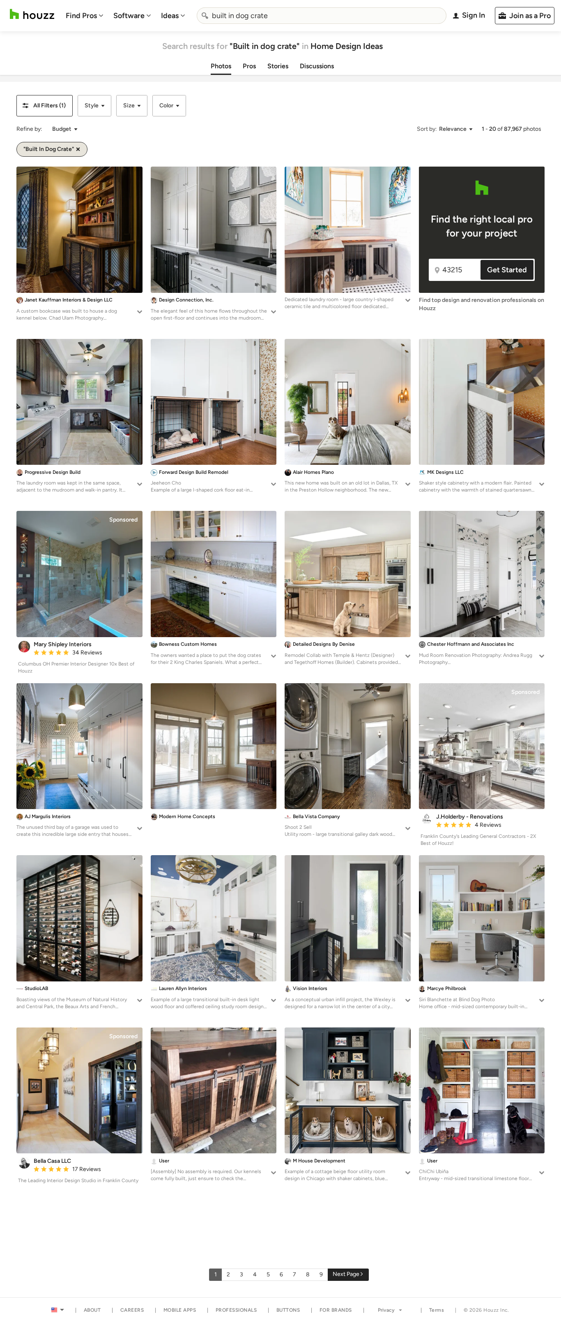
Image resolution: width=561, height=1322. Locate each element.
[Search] (205, 15)
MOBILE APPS (179, 1310)
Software (129, 15)
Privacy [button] (386, 1310)
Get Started (507, 269)
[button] (44, 105)
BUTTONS (288, 1310)
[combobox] (321, 15)
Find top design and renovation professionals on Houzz (481, 304)
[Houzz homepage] (32, 14)
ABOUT (92, 1310)
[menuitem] (84, 15)
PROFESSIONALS (236, 1310)
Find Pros (81, 15)
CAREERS (132, 1310)
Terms (436, 1310)
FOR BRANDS (336, 1310)
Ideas (170, 15)
